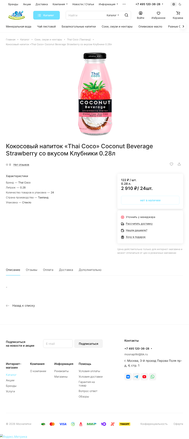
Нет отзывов (21, 164)
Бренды (11, 386)
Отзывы (31, 270)
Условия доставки (91, 376)
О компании (38, 371)
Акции (10, 380)
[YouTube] (144, 376)
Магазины (61, 376)
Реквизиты (61, 371)
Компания (37, 364)
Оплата (48, 270)
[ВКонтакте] (128, 376)
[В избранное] (171, 164)
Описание (13, 270)
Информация (63, 364)
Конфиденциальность (154, 423)
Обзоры (84, 396)
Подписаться (88, 344)
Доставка (66, 270)
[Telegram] (136, 376)
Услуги (10, 391)
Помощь (85, 364)
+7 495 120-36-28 (147, 4)
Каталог (11, 374)
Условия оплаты (89, 371)
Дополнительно (90, 270)
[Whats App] (152, 376)
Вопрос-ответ (88, 391)
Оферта (178, 423)
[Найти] (126, 15)
